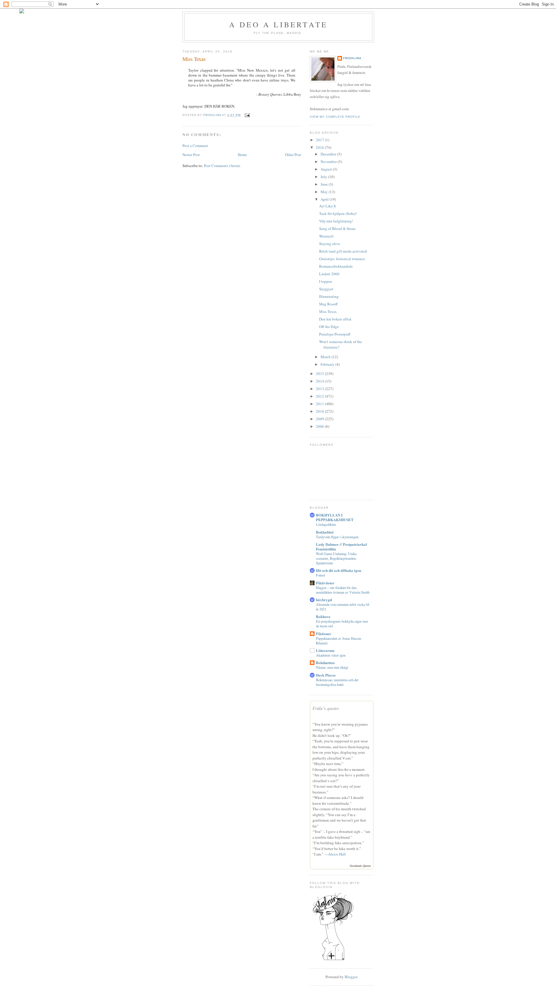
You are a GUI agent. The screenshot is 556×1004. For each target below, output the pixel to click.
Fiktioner (323, 633)
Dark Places (326, 675)
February (328, 364)
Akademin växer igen (330, 655)
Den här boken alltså (335, 319)
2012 (320, 396)
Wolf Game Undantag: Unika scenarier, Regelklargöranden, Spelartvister (336, 558)
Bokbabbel (325, 532)
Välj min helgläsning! (336, 221)
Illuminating (329, 296)
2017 (320, 139)
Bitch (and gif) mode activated (343, 251)
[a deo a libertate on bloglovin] (333, 959)
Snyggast (326, 288)
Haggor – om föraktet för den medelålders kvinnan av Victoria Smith (343, 590)
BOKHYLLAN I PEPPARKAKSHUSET (335, 517)
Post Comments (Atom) (222, 165)
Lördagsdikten (326, 524)
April (325, 199)
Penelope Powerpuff (334, 334)
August (327, 169)
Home (242, 154)
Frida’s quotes (325, 708)
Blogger (351, 976)
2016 (320, 147)
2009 (320, 418)
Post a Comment (195, 145)
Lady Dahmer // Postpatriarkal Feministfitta (341, 546)
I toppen (325, 281)
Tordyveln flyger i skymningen (337, 536)
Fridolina (352, 58)
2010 (320, 411)
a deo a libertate (278, 24)
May (325, 191)
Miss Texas (327, 311)
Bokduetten (325, 662)
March (326, 356)
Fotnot (320, 575)
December (329, 154)
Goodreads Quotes (360, 866)
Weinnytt (326, 236)
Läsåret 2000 (329, 273)
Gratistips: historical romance (342, 258)
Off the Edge (329, 326)
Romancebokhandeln (336, 266)
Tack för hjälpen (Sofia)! (338, 213)
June (325, 184)
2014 (320, 381)
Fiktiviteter (325, 583)
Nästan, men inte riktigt (332, 667)
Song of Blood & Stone (337, 228)
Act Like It (327, 206)
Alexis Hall (337, 854)
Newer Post (191, 154)
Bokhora (323, 616)
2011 (320, 403)
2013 (320, 388)
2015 (320, 373)
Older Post (293, 154)
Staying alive (329, 243)
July (324, 176)
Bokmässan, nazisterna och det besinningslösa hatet (337, 682)
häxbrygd (324, 599)
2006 (320, 426)
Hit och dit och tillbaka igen (338, 570)
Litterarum (325, 650)
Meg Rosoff (328, 304)
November (329, 161)
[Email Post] (247, 115)
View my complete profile (335, 116)
